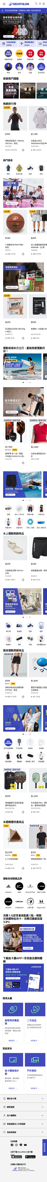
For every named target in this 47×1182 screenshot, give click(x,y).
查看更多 (11, 1041)
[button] (12, 37)
